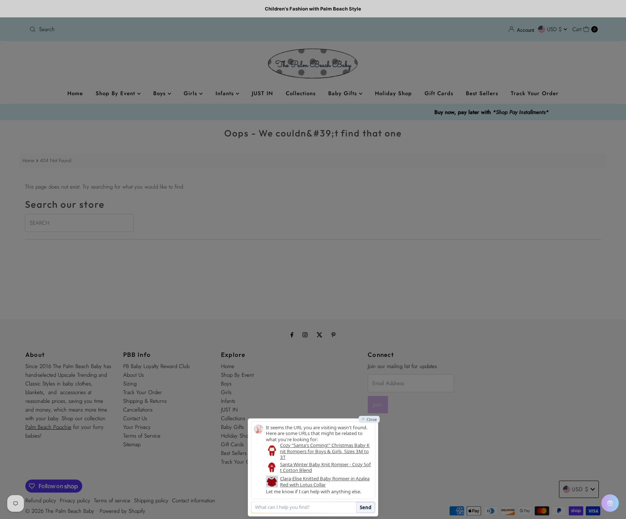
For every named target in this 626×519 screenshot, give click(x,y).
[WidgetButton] (610, 503)
